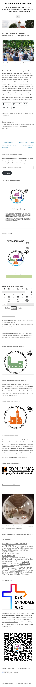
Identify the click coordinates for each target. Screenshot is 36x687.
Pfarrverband (24, 567)
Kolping (25, 561)
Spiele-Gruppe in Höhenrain (11, 485)
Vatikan (22, 572)
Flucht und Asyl (20, 550)
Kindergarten (6, 562)
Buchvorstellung (28, 546)
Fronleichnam (5, 551)
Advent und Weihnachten (14, 543)
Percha (6, 568)
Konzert (4, 564)
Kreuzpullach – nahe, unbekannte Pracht (15, 440)
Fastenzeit (5, 550)
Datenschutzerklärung (7, 683)
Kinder (29, 559)
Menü (18, 16)
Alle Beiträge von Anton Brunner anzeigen (14, 128)
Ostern (16, 566)
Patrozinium (23, 566)
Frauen (27, 550)
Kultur (9, 563)
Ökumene (25, 574)
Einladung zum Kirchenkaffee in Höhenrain (15, 384)
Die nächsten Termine (8, 315)
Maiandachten (15, 564)
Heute (14, 308)
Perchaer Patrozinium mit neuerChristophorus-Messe (26, 145)
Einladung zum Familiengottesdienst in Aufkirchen (9, 145)
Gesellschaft (11, 551)
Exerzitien (14, 548)
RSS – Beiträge (13, 672)
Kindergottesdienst (16, 562)
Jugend (17, 559)
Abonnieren (7, 173)
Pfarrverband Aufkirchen (18, 3)
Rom (23, 570)
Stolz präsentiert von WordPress (23, 683)
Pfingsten (5, 570)
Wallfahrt (28, 572)
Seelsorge (29, 570)
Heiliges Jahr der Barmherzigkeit (13, 557)
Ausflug (17, 546)
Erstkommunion (7, 548)
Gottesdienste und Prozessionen (11, 554)
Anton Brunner (29, 113)
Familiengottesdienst (28, 548)
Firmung (12, 550)
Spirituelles (14, 572)
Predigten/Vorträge (15, 570)
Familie (20, 548)
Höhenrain (7, 559)
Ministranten (24, 563)
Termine (9, 335)
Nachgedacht (8, 566)
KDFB (23, 559)
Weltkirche (15, 574)
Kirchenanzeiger (25, 337)
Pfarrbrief (13, 568)
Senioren (5, 572)
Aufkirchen (8, 545)
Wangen (6, 574)
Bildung (22, 546)
